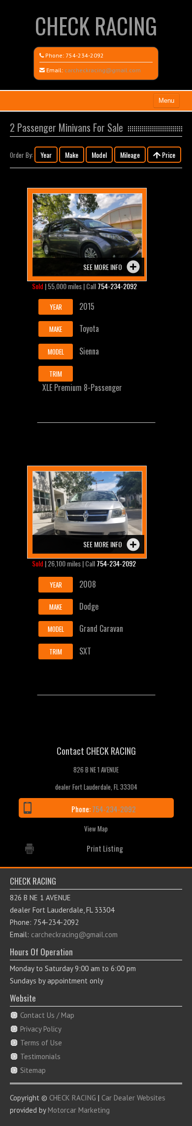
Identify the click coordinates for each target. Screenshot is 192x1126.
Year (46, 154)
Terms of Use (41, 1042)
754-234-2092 (84, 55)
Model (99, 154)
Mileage (130, 154)
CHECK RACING (96, 25)
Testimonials (40, 1056)
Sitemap (33, 1070)
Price (167, 154)
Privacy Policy (41, 1029)
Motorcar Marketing (79, 1110)
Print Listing (105, 848)
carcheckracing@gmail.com (102, 70)
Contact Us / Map (47, 1015)
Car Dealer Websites (133, 1097)
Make (71, 154)
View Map (96, 828)
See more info (102, 267)
